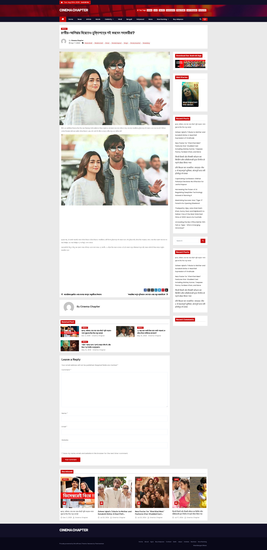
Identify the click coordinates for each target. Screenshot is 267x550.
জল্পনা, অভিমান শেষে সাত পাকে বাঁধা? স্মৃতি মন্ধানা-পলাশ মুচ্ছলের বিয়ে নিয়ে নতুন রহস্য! (97, 331)
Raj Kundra (202, 10)
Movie (98, 19)
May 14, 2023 (142, 336)
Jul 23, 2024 (105, 517)
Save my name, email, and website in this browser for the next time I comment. (95, 453)
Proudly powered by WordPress (70, 544)
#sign (126, 43)
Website (65, 440)
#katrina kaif (99, 43)
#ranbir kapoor (116, 43)
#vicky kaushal (135, 43)
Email (64, 426)
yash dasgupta (192, 10)
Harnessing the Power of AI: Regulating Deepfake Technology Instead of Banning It (188, 192)
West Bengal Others (200, 545)
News (80, 19)
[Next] (197, 94)
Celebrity (108, 19)
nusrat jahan (170, 10)
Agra (152, 542)
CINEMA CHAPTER (73, 10)
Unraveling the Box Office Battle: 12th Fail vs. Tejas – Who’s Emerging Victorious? (190, 225)
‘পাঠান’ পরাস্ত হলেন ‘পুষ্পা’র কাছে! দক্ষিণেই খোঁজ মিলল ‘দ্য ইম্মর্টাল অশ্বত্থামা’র (96, 346)
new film (161, 10)
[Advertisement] (114, 221)
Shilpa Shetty (181, 10)
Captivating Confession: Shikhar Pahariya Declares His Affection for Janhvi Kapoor (189, 181)
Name (65, 413)
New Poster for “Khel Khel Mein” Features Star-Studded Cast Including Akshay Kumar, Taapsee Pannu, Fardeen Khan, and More (150, 515)
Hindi (120, 19)
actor (155, 10)
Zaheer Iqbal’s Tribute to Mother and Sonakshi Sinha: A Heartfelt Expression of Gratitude (190, 135)
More (150, 19)
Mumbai (193, 542)
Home (71, 19)
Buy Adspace (178, 19)
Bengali (129, 19)
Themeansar (99, 544)
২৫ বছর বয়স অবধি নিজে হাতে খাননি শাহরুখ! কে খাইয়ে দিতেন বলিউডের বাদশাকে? (151, 331)
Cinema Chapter (77, 40)
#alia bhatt (88, 43)
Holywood (140, 19)
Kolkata (186, 542)
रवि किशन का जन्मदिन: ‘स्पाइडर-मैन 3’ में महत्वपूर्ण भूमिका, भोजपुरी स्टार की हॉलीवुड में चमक (190, 171)
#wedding (146, 43)
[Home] (62, 19)
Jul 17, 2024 (179, 517)
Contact (168, 542)
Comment (66, 370)
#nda (107, 43)
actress (149, 10)
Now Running (162, 19)
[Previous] (183, 94)
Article (88, 19)
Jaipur (180, 542)
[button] (200, 19)
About (147, 542)
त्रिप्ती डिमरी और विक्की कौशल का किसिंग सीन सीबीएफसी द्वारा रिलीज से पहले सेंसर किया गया (190, 160)
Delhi (174, 542)
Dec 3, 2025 (86, 336)
